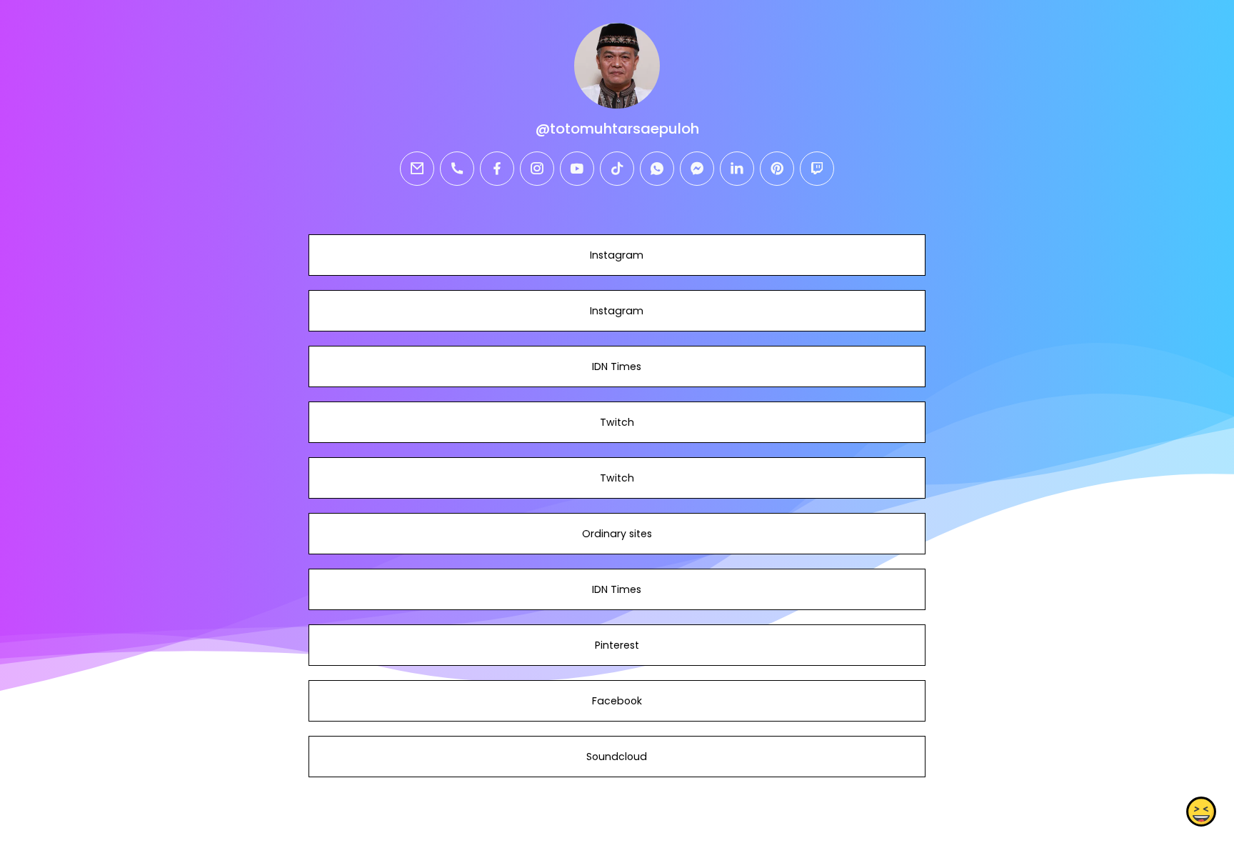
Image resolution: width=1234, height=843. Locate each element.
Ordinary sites (617, 534)
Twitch (617, 422)
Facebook (617, 701)
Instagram (616, 255)
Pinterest (617, 645)
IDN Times (616, 366)
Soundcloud (616, 756)
